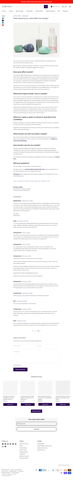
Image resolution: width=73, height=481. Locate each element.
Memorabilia (29, 11)
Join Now (36, 429)
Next (38, 331)
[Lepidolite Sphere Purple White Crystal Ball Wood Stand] (63, 388)
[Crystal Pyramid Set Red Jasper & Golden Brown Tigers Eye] (28, 388)
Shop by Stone (39, 11)
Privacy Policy (23, 448)
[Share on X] (3, 20)
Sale (59, 11)
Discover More (36, 411)
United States (63, 465)
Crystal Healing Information (44, 445)
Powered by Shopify (6, 475)
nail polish (43, 181)
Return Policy (23, 450)
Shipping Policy (24, 452)
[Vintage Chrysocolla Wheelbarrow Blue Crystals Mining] (10, 388)
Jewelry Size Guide (42, 448)
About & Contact (24, 443)
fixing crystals (33, 181)
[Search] (46, 6)
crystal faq (27, 181)
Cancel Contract (24, 458)
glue (39, 181)
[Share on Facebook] (3, 18)
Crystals (4, 11)
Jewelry (11, 11)
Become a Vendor (24, 456)
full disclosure (20, 176)
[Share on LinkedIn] (3, 23)
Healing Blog (40, 443)
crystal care (21, 181)
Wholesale (22, 454)
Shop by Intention (50, 11)
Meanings (65, 11)
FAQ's (21, 445)
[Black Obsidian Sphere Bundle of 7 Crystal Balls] (45, 388)
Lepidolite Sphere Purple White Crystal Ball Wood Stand (63, 398)
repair (48, 181)
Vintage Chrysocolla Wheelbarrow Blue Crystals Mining (8, 398)
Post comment (20, 369)
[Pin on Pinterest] (3, 25)
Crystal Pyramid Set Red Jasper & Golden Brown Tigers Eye (27, 398)
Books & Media (20, 11)
